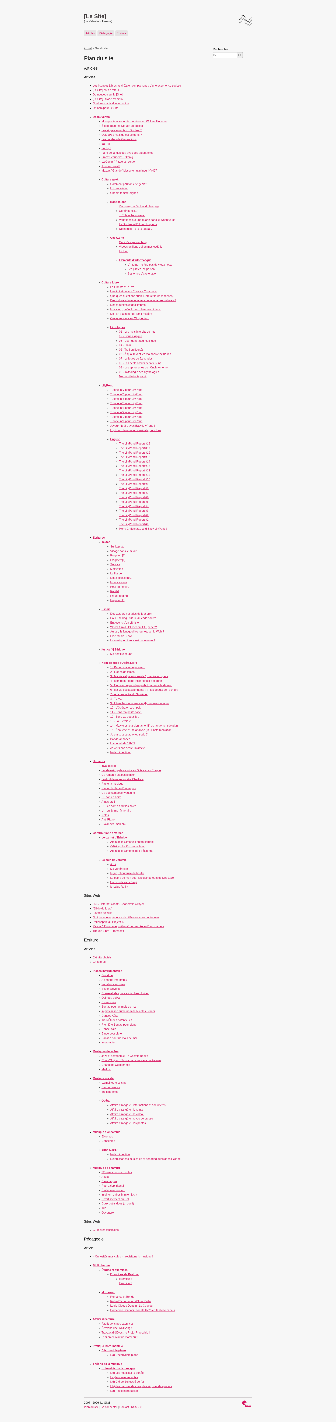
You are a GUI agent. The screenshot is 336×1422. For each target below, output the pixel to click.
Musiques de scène (105, 1051)
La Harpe (116, 573)
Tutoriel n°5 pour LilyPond (126, 398)
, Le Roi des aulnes (127, 846)
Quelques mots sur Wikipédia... (129, 318)
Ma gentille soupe (121, 653)
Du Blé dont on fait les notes (119, 806)
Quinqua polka (111, 997)
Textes (106, 542)
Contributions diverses (108, 832)
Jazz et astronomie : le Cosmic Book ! (125, 1055)
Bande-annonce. (120, 739)
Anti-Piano (108, 819)
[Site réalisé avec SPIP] (246, 1404)
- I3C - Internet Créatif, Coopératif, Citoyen (119, 903)
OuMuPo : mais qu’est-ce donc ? (122, 134)
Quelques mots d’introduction (111, 103)
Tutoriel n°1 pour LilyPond (126, 421)
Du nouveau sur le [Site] (107, 94)
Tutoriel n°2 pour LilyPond (126, 412)
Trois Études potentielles (117, 1020)
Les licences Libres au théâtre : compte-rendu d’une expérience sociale (137, 85)
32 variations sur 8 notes (117, 1172)
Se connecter (109, 1407)
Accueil (88, 48)
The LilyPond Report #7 (134, 492)
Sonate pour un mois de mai (119, 1006)
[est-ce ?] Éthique (113, 649)
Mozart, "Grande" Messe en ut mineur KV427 (129, 170)
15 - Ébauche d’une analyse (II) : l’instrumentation (141, 729)
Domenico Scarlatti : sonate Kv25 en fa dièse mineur (142, 1310)
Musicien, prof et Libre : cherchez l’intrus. (135, 309)
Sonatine (107, 975)
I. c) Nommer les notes (124, 1377)
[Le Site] (95, 16)
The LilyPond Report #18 (134, 443)
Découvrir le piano (114, 1350)
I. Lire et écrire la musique (118, 1368)
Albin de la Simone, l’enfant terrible (132, 841)
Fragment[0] (117, 600)
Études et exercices (115, 1269)
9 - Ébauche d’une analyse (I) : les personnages (139, 703)
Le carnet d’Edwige (114, 837)
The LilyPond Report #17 (134, 448)
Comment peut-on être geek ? (128, 184)
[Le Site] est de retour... (107, 89)
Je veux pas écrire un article (127, 747)
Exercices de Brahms (124, 1274)
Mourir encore (118, 582)
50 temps (107, 1136)
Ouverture (108, 1212)
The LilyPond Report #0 (134, 524)
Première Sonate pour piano (119, 1024)
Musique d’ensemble (106, 1132)
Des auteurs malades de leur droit (131, 613)
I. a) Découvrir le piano (124, 1354)
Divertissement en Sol (115, 1199)
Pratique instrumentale (108, 1346)
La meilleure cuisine (114, 1082)
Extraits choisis (102, 957)
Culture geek (110, 179)
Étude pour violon (112, 1033)
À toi (113, 864)
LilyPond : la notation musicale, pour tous (135, 430)
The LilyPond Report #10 (134, 479)
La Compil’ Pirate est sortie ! (119, 161)
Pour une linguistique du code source (133, 618)
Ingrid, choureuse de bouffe (127, 873)
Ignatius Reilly (119, 886)
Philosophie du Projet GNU (110, 921)
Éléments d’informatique (135, 260)
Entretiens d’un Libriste (124, 622)
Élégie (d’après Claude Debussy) (122, 125)
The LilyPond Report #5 (134, 501)
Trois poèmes (110, 1091)
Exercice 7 (125, 1283)
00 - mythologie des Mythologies (139, 372)
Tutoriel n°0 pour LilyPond (126, 416)
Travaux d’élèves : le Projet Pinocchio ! (126, 1332)
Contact (124, 1407)
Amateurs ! (108, 801)
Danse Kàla (109, 1029)
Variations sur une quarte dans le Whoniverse (147, 219)
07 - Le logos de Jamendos (136, 358)
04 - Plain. (125, 345)
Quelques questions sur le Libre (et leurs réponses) (141, 295)
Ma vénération (119, 868)
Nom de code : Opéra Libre (119, 662)
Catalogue (99, 961)
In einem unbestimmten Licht (119, 1194)
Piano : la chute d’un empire (119, 788)
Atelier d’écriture (104, 1319)
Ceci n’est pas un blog (133, 242)
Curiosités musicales (106, 1229)
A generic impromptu (114, 979)
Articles (90, 33)
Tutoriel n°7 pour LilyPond (126, 389)
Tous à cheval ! (111, 166)
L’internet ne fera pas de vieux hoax (150, 264)
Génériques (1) (128, 210)
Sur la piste (117, 546)
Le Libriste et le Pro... (123, 287)
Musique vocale (103, 1078)
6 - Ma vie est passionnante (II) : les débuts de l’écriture (144, 689)
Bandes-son (118, 201)
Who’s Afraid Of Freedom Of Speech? (133, 627)
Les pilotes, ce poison (141, 269)
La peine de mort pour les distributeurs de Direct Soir (142, 877)
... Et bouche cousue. (132, 215)
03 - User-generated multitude (137, 340)
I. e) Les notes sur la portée (127, 1372)
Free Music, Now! (121, 636)
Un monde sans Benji (123, 882)
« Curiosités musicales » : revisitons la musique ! (123, 1256)
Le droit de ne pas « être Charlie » (123, 779)
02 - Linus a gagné (130, 336)
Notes (105, 815)
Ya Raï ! (106, 143)
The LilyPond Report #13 (134, 465)
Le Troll (123, 251)
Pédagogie (106, 33)
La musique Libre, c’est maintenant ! (132, 640)
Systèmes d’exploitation (142, 273)
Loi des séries (119, 188)
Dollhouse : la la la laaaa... (135, 228)
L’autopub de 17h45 (122, 743)
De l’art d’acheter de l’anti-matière (131, 313)
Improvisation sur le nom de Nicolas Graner (128, 1011)
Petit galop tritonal (113, 1185)
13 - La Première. (121, 721)
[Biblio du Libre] (102, 908)
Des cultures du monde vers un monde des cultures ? (143, 300)
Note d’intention (120, 1154)
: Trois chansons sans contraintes (131, 1060)
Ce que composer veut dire (118, 792)
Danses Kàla (110, 1015)
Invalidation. (109, 765)
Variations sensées (113, 984)
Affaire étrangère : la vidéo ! (127, 1114)
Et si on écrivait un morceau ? (120, 1337)
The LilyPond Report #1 (134, 519)
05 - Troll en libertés (131, 349)
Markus (106, 1069)
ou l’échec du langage (139, 206)
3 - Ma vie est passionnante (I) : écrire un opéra (139, 676)
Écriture (121, 33)
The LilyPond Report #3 (134, 510)
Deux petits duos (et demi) (118, 1203)
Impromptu (108, 1042)
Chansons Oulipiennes (116, 1064)
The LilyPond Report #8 (134, 488)
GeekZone (117, 237)
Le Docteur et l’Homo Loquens (138, 224)
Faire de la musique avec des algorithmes (127, 152)
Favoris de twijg (102, 912)
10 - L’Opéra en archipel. (125, 707)
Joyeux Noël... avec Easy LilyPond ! (132, 425)
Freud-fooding (119, 595)
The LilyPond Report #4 (134, 506)
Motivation (116, 568)
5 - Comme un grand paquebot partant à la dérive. (141, 685)
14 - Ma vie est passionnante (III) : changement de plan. (144, 725)
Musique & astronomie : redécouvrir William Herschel (134, 121)
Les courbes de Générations (119, 139)
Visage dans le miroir (123, 551)
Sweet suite (109, 1002)
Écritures (99, 537)
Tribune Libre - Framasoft (108, 930)
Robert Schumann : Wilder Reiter (130, 1301)
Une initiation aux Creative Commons (133, 291)
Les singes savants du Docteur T (122, 130)
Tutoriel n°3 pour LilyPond (126, 407)
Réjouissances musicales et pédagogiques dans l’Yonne (145, 1158)
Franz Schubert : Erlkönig (117, 157)
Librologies (117, 327)
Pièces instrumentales (107, 970)
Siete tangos (109, 1181)
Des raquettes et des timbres (128, 304)
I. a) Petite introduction (124, 1390)
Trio (104, 1208)
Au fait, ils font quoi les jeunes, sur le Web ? (137, 631)
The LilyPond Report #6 (134, 497)
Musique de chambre (107, 1167)
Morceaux (108, 1292)
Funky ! (106, 148)
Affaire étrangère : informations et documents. (138, 1105)
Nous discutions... (121, 577)
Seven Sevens (111, 988)
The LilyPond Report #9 (134, 483)
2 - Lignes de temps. (122, 671)
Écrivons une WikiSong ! (117, 1328)
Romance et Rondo (122, 1296)
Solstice (115, 564)
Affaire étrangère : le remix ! (127, 1109)
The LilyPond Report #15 (134, 457)
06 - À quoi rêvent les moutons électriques (145, 354)
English (115, 439)
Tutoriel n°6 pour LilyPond (126, 394)
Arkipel (106, 1176)
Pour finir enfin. (119, 586)
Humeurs (99, 761)
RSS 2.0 (136, 1407)
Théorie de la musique (107, 1363)
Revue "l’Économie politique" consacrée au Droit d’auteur (128, 926)
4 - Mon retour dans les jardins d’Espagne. (136, 680)
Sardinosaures (111, 1087)
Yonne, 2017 (110, 1149)
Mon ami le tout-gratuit (132, 376)
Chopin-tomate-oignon (124, 192)
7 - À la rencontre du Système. (129, 694)
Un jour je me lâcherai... (116, 810)
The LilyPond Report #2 (134, 515)
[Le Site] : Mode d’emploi (108, 99)
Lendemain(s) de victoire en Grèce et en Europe (131, 770)
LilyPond (107, 385)
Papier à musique (112, 783)
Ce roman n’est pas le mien (118, 774)
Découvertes (101, 116)
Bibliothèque (101, 1265)
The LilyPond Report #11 (134, 474)
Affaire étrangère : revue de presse (131, 1118)
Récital (114, 591)
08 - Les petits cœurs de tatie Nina (140, 363)
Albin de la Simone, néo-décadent (131, 850)
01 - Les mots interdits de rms (137, 331)
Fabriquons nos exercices (118, 1323)
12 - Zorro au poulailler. (124, 716)
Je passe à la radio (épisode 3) (129, 734)
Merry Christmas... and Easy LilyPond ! (143, 528)
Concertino (108, 1140)
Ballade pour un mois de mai (119, 1038)
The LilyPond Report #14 (134, 461)
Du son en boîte (111, 797)
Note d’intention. (120, 752)
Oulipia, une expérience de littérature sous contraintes (126, 917)
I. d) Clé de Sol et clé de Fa (127, 1381)
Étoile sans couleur (113, 1190)
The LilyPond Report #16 (134, 452)
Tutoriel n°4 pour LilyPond (126, 403)
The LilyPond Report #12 (134, 470)
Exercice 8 (125, 1278)
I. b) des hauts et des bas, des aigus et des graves (141, 1386)
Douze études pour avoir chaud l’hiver (125, 993)
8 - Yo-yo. (116, 698)
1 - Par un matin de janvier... (127, 667)
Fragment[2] (117, 555)
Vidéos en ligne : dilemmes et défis (140, 246)
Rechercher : (221, 49)
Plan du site (91, 1407)
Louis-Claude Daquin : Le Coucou (131, 1305)
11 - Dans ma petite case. (126, 712)
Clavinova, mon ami (114, 824)
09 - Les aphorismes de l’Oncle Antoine (143, 367)
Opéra (106, 1100)
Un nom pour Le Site (105, 107)
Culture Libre (110, 282)
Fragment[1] (117, 560)
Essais (106, 609)
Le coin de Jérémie (114, 859)
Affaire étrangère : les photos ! (128, 1123)
